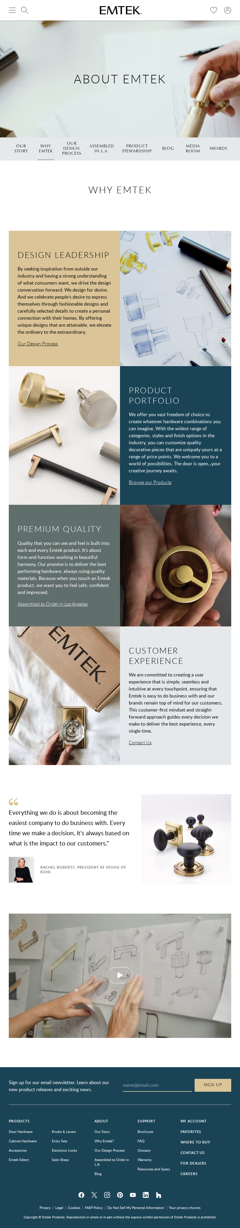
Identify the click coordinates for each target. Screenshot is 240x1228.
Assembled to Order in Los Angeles (53, 604)
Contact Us (140, 742)
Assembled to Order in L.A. (112, 1162)
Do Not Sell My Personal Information (135, 1207)
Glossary (144, 1150)
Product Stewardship (137, 149)
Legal (59, 1207)
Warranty (145, 1159)
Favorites (191, 1131)
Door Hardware (20, 1131)
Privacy (45, 1207)
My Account (194, 1121)
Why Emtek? (104, 1141)
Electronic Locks (64, 1150)
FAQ (141, 1141)
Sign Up (213, 1085)
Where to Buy (195, 1142)
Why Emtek (46, 149)
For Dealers (194, 1163)
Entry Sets (59, 1141)
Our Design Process (71, 148)
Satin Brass (60, 1159)
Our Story (21, 149)
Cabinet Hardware (23, 1141)
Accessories (18, 1150)
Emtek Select (19, 1159)
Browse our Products (150, 482)
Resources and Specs (154, 1169)
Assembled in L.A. (101, 149)
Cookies (74, 1207)
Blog (168, 148)
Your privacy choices (184, 1207)
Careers (189, 1173)
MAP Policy (94, 1207)
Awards (218, 148)
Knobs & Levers (64, 1131)
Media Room (193, 149)
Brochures (145, 1131)
